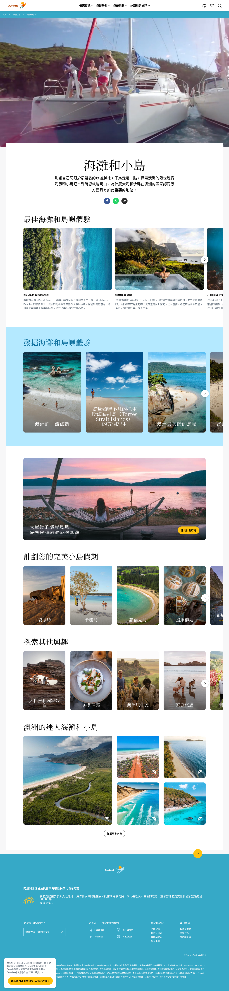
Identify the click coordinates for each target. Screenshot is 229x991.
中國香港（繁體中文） (37, 932)
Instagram (127, 930)
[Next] (204, 259)
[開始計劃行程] (114, 499)
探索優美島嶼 (123, 295)
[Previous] (25, 259)
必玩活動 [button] (118, 5)
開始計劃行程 (188, 530)
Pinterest (127, 936)
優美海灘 (66, 308)
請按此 (38, 972)
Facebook (99, 930)
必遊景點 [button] (101, 5)
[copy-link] (124, 201)
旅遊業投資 (185, 937)
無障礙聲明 (156, 937)
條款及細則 (156, 933)
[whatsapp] (116, 201)
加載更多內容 (114, 833)
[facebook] (107, 201)
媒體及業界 (185, 929)
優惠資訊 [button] (85, 5)
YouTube (98, 936)
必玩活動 (16, 14)
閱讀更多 (46, 903)
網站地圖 (155, 941)
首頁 (4, 14)
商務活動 (184, 933)
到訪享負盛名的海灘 (36, 295)
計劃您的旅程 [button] (138, 5)
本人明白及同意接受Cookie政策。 (30, 981)
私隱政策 (155, 929)
